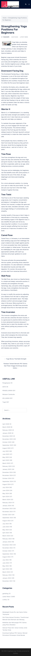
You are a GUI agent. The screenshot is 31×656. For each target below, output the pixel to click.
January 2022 (6, 578)
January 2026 (6, 433)
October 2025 (6, 442)
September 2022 (7, 554)
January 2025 (6, 469)
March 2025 (6, 463)
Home (4, 18)
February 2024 (7, 502)
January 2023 (6, 542)
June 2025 (5, 454)
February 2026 (7, 430)
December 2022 (7, 545)
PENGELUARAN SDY (8, 390)
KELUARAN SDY (7, 398)
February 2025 (7, 466)
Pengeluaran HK (7, 383)
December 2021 (7, 581)
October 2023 (6, 514)
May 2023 (5, 530)
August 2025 (6, 448)
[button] (25, 4)
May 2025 (5, 457)
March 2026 (6, 427)
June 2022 (5, 563)
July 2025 (5, 451)
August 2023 (6, 520)
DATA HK (5, 387)
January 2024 (6, 505)
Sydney (15, 653)
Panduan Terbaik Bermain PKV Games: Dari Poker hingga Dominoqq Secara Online (15, 366)
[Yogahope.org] (10, 4)
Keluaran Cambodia (8, 394)
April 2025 (5, 460)
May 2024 (5, 493)
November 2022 (7, 548)
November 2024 (7, 475)
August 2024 (6, 484)
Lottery (4, 599)
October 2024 (6, 478)
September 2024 (7, 481)
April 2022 (5, 569)
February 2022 (7, 575)
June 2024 (5, 490)
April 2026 (5, 424)
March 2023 (6, 536)
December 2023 (7, 508)
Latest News (24, 37)
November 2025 (7, 439)
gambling (5, 593)
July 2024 (5, 487)
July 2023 (5, 523)
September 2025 (7, 445)
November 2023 (7, 511)
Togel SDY (5, 402)
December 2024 (7, 472)
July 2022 (5, 560)
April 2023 (5, 532)
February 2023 (7, 539)
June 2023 (5, 527)
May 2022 (5, 566)
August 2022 (6, 557)
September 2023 (7, 517)
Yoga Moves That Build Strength (16, 359)
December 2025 (7, 436)
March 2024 (6, 499)
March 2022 (6, 572)
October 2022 (6, 551)
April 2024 (5, 496)
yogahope (6, 37)
